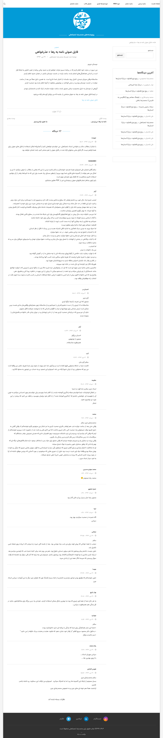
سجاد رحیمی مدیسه (146, 107)
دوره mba (116, 4)
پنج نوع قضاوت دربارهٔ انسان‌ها (127, 78)
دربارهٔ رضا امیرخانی (135, 85)
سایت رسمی (142, 4)
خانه (154, 42)
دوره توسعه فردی (102, 4)
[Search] (4, 4)
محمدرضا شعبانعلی (146, 122)
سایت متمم (129, 4)
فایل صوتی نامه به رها (89, 100)
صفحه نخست (155, 4)
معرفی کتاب (87, 4)
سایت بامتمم (74, 4)
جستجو (150, 50)
